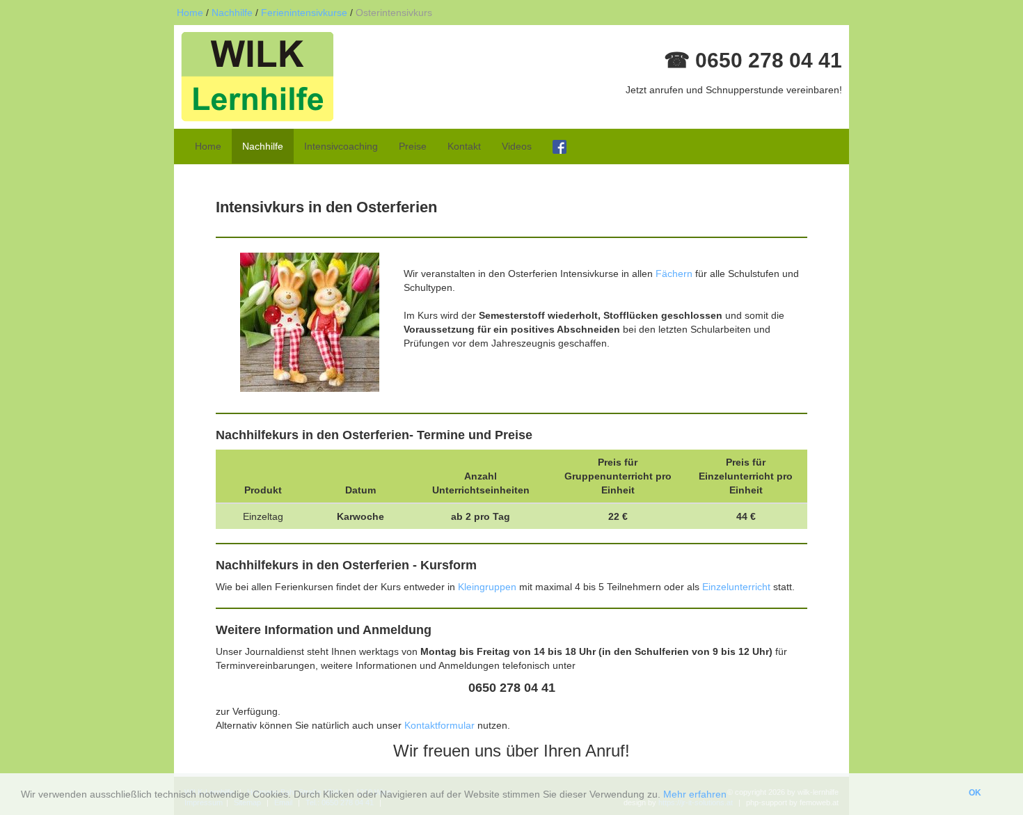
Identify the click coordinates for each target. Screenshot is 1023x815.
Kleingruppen (488, 586)
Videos (517, 146)
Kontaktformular (440, 725)
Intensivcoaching (341, 146)
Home (190, 12)
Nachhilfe (232, 12)
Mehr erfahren (695, 794)
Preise (413, 146)
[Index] (257, 75)
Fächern (674, 273)
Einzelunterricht (736, 586)
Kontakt (464, 146)
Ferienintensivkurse (304, 12)
